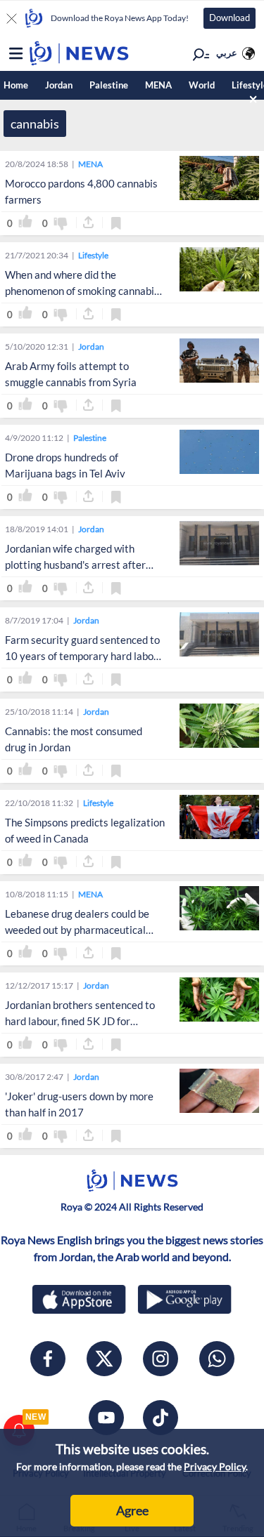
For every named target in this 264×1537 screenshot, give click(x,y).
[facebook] (47, 1358)
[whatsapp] (216, 1358)
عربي (226, 52)
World (202, 85)
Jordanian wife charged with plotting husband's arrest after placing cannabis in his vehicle (75, 564)
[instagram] (160, 1358)
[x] (104, 1358)
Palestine (108, 85)
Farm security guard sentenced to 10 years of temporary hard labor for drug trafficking (82, 655)
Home (16, 85)
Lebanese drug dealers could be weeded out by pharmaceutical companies (77, 929)
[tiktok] (160, 1417)
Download (229, 17)
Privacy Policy (215, 1466)
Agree (132, 1510)
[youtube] (106, 1417)
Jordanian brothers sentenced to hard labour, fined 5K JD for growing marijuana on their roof (80, 1020)
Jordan (59, 85)
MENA (158, 85)
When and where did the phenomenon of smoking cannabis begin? (82, 290)
